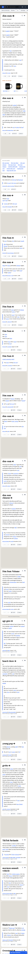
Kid (13, 180)
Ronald (5, 246)
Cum (15, 180)
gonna (6, 204)
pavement (15, 473)
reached (7, 854)
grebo (3, 809)
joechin (12, 541)
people (7, 401)
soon (11, 782)
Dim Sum (4, 186)
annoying (8, 359)
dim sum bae (5, 163)
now (18, 317)
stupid (4, 359)
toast (13, 421)
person (8, 747)
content (11, 626)
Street (9, 473)
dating (14, 536)
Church (21, 885)
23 (19, 752)
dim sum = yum (10, 275)
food (22, 127)
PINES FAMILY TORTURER (15, 857)
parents (7, 535)
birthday (18, 635)
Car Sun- (9, 73)
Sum (15, 66)
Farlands (17, 854)
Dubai (22, 933)
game (12, 633)
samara (8, 486)
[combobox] (13, 7)
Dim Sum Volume (5, 609)
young (13, 752)
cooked (14, 105)
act (5, 241)
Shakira (9, 935)
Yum (6, 200)
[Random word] (19, 7)
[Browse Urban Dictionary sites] (3, 7)
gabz (8, 431)
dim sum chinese (5, 541)
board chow (4, 712)
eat (13, 674)
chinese (22, 310)
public (19, 576)
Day (8, 887)
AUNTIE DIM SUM (12, 167)
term (8, 874)
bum (11, 338)
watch (10, 628)
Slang (3, 265)
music (7, 362)
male (14, 465)
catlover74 (9, 322)
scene (3, 774)
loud (23, 582)
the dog (9, 755)
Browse (13, 10)
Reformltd (11, 940)
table (24, 111)
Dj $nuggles (9, 207)
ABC (16, 528)
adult (16, 747)
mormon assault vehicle (7, 893)
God (18, 800)
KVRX (14, 893)
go (10, 66)
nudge (9, 272)
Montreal (20, 180)
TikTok (12, 854)
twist (15, 342)
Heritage (23, 10)
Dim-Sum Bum (14, 163)
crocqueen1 (9, 365)
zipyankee (9, 346)
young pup (4, 755)
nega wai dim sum (11, 170)
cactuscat (8, 809)
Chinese (18, 265)
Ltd (23, 928)
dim (14, 204)
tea (10, 51)
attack (17, 127)
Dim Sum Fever (12, 165)
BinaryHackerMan (12, 712)
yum (3, 200)
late (23, 747)
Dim (13, 183)
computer (4, 674)
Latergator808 (10, 407)
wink (21, 271)
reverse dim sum (11, 169)
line (10, 883)
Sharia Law (12, 928)
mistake (23, 930)
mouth (22, 241)
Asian (8, 265)
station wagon (16, 874)
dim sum (4, 73)
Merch (21, 76)
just (20, 466)
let (4, 426)
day (20, 60)
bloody (21, 804)
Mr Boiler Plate (10, 130)
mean (14, 271)
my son (9, 183)
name (12, 310)
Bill (4, 643)
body (21, 248)
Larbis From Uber (10, 186)
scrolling (14, 846)
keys (8, 692)
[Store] (22, 7)
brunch (23, 401)
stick (18, 692)
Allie (5, 244)
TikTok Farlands (5, 857)
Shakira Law (4, 940)
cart (18, 470)
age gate (4, 650)
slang (11, 769)
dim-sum (4, 431)
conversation (13, 582)
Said (7, 849)
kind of (10, 876)
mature (22, 626)
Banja (9, 650)
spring (16, 421)
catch (5, 481)
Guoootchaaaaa (10, 253)
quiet (9, 602)
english (8, 31)
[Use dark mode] (25, 7)
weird (12, 359)
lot (13, 241)
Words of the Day (5, 10)
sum (14, 127)
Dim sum (4, 407)
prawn (5, 421)
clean (14, 690)
